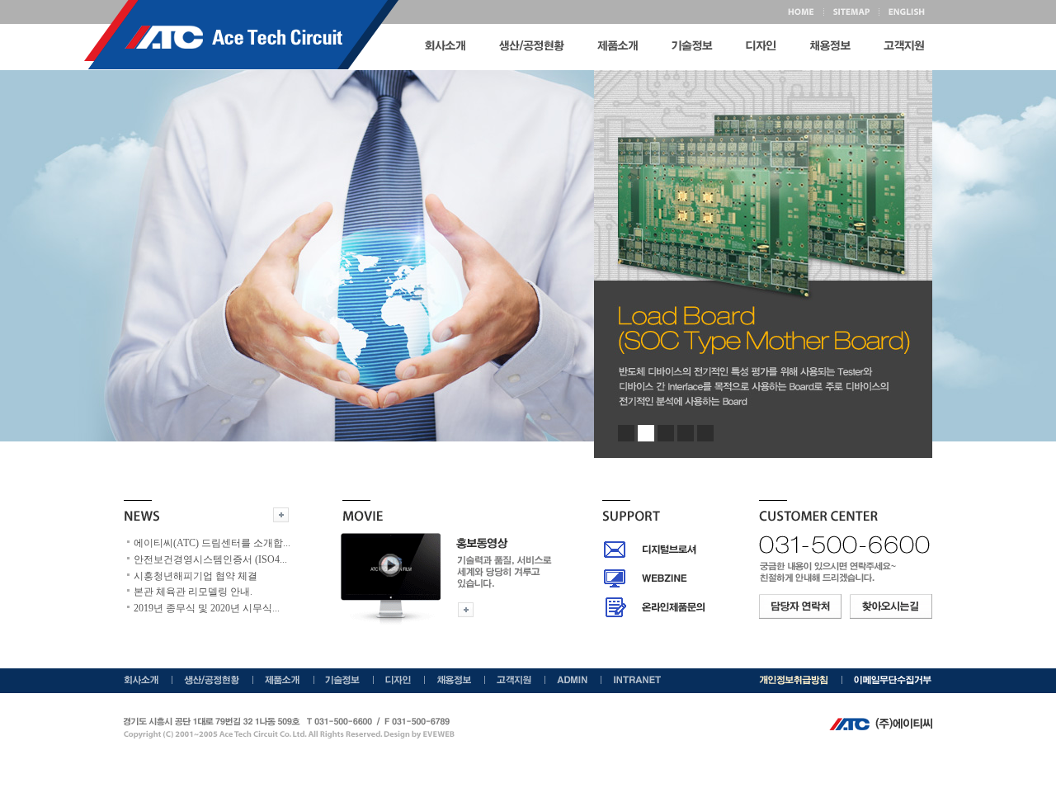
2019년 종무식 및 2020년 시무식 (207, 608)
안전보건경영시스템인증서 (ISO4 (210, 559)
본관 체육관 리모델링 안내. (193, 591)
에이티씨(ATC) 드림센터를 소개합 (212, 543)
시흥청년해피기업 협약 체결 (195, 576)
